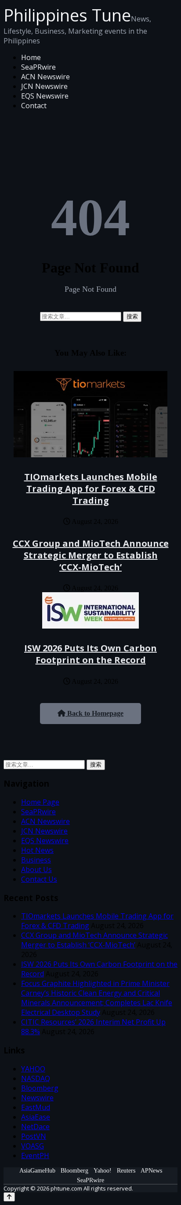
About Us (36, 869)
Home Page (40, 802)
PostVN (33, 1136)
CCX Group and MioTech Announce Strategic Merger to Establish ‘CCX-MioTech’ (91, 555)
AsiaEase (35, 1117)
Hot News (37, 850)
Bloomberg (39, 1088)
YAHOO (33, 1069)
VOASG (32, 1146)
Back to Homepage (94, 713)
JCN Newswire (44, 86)
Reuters (126, 1170)
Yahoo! (103, 1170)
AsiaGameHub (37, 1170)
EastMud (35, 1107)
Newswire (37, 1098)
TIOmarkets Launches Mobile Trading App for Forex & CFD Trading (90, 488)
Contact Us (39, 879)
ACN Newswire (45, 76)
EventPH (35, 1155)
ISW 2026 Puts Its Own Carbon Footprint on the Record (90, 654)
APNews (151, 1170)
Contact (34, 105)
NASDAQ (35, 1078)
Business (36, 860)
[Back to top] (9, 1196)
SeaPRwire (38, 67)
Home (31, 57)
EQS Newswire (45, 96)
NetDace (35, 1126)
